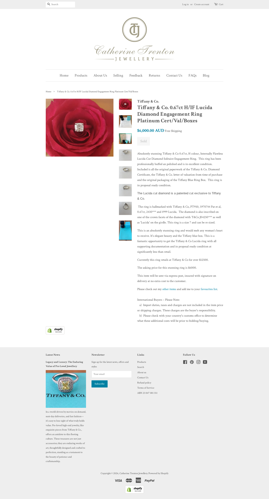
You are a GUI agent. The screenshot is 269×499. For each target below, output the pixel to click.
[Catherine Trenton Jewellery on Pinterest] (192, 363)
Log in (185, 4)
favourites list (209, 289)
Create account (201, 4)
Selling (118, 75)
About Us (100, 75)
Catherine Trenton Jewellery (133, 473)
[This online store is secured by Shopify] (55, 333)
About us (141, 372)
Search (140, 367)
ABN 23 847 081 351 (147, 393)
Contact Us (174, 75)
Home (64, 75)
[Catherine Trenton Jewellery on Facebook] (185, 363)
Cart (221, 4)
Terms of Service (145, 387)
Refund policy (144, 382)
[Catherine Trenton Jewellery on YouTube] (205, 363)
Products (81, 75)
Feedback (136, 75)
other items (169, 289)
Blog (206, 75)
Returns (154, 75)
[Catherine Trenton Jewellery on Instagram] (198, 363)
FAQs (192, 75)
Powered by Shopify (158, 473)
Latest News (53, 355)
